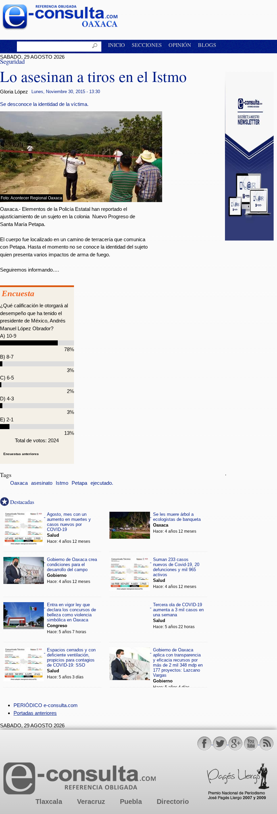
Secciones (147, 44)
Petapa (79, 483)
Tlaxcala (48, 801)
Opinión (180, 44)
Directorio (173, 801)
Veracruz (91, 801)
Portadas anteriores (35, 713)
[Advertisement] (251, 351)
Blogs (207, 44)
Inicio (116, 44)
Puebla (131, 801)
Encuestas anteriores (21, 454)
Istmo (62, 483)
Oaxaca (19, 483)
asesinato (41, 483)
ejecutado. (102, 483)
